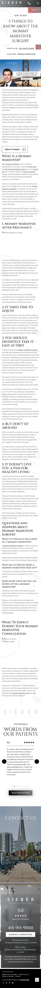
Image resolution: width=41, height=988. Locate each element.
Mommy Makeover (26, 54)
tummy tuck (32, 167)
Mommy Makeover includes (13, 546)
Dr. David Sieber (26, 48)
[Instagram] (6, 982)
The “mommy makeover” (11, 164)
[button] (4, 761)
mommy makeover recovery (28, 350)
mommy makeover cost (20, 693)
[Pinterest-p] (9, 982)
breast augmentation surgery (15, 169)
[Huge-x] (3, 982)
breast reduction (29, 172)
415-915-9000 (20, 928)
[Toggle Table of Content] (23, 149)
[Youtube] (12, 982)
